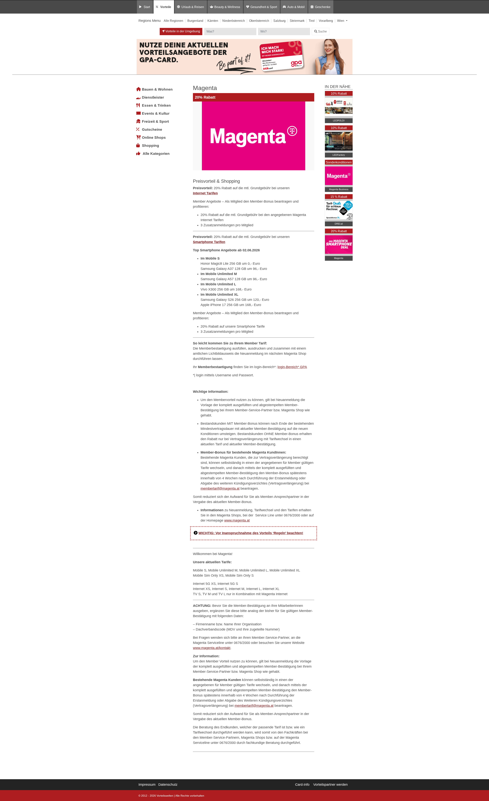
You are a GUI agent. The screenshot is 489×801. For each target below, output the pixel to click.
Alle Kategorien (156, 154)
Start (147, 7)
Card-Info (302, 784)
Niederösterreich (233, 20)
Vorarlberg (326, 20)
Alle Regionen (173, 20)
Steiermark (297, 20)
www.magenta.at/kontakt (211, 648)
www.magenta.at (237, 520)
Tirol (312, 20)
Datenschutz (167, 784)
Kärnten (212, 20)
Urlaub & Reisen (192, 7)
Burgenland (195, 20)
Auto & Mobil (296, 7)
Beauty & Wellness (227, 7)
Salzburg (279, 20)
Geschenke (322, 7)
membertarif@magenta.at (220, 488)
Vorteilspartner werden (330, 784)
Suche (322, 31)
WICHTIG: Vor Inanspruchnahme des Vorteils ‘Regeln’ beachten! (250, 533)
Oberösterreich (259, 20)
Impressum (146, 784)
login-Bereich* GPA (292, 367)
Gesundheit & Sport (263, 7)
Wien (341, 20)
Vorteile (165, 7)
